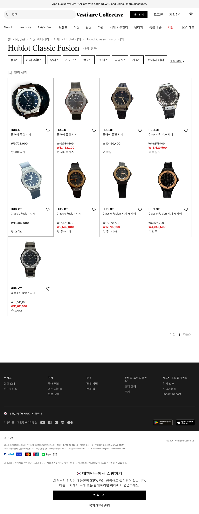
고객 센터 (130, 386)
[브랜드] (70, 27)
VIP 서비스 (10, 388)
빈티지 (138, 27)
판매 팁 (90, 388)
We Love (25, 27)
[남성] (94, 27)
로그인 (158, 14)
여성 (77, 27)
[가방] (106, 27)
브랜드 (63, 27)
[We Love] (34, 27)
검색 (14, 14)
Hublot (20, 39)
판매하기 (138, 14)
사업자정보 (84, 445)
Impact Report (172, 394)
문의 (127, 391)
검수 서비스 (55, 388)
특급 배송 (155, 27)
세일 (171, 27)
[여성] (82, 27)
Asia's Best (45, 27)
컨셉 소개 (10, 383)
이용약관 (9, 422)
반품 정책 (54, 394)
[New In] (16, 27)
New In (8, 27)
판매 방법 (92, 383)
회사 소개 (168, 383)
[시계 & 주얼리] (131, 27)
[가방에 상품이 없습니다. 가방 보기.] (191, 14)
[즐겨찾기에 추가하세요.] (48, 130)
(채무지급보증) (91, 463)
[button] (191, 14)
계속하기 (99, 495)
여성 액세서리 (39, 39)
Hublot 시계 (72, 39)
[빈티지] (146, 27)
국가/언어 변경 (99, 505)
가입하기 (175, 14)
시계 (57, 39)
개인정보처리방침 (27, 422)
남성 (89, 27)
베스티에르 (187, 27)
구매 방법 (54, 383)
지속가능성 (169, 388)
